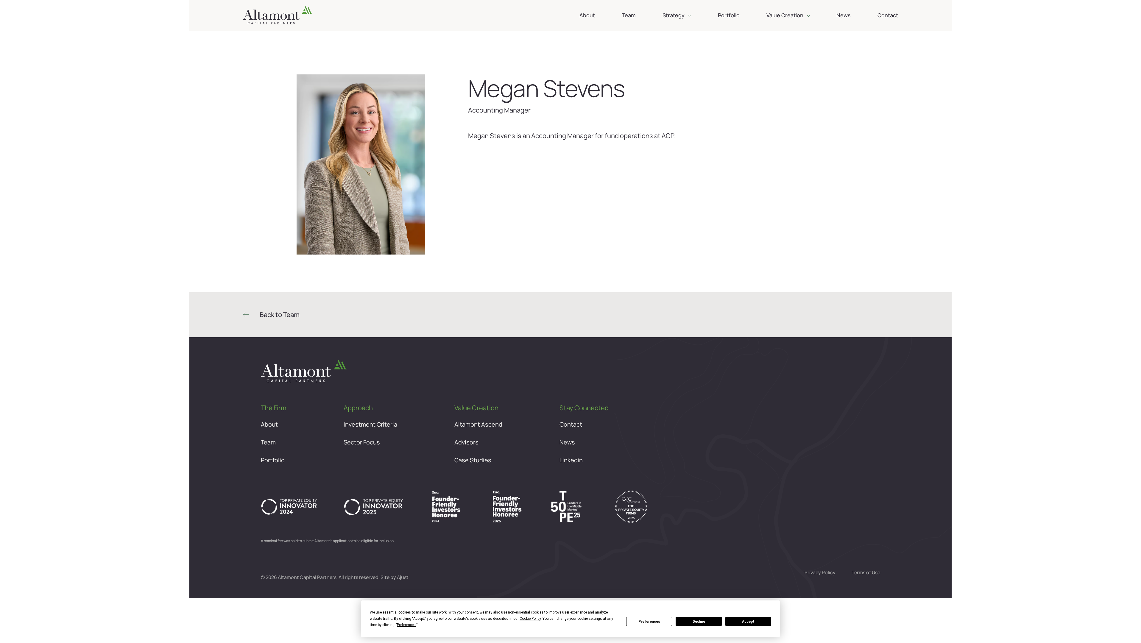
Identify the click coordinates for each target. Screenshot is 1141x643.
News (843, 15)
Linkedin (571, 460)
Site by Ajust (395, 577)
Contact (887, 15)
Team (629, 15)
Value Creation (784, 15)
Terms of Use (866, 572)
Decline (699, 621)
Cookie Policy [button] (530, 619)
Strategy (674, 15)
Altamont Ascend (478, 424)
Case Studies (472, 460)
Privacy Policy (820, 572)
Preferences (649, 621)
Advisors (466, 442)
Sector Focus (362, 442)
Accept (748, 621)
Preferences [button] (406, 625)
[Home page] (277, 15)
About (587, 15)
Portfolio (729, 15)
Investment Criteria (370, 424)
